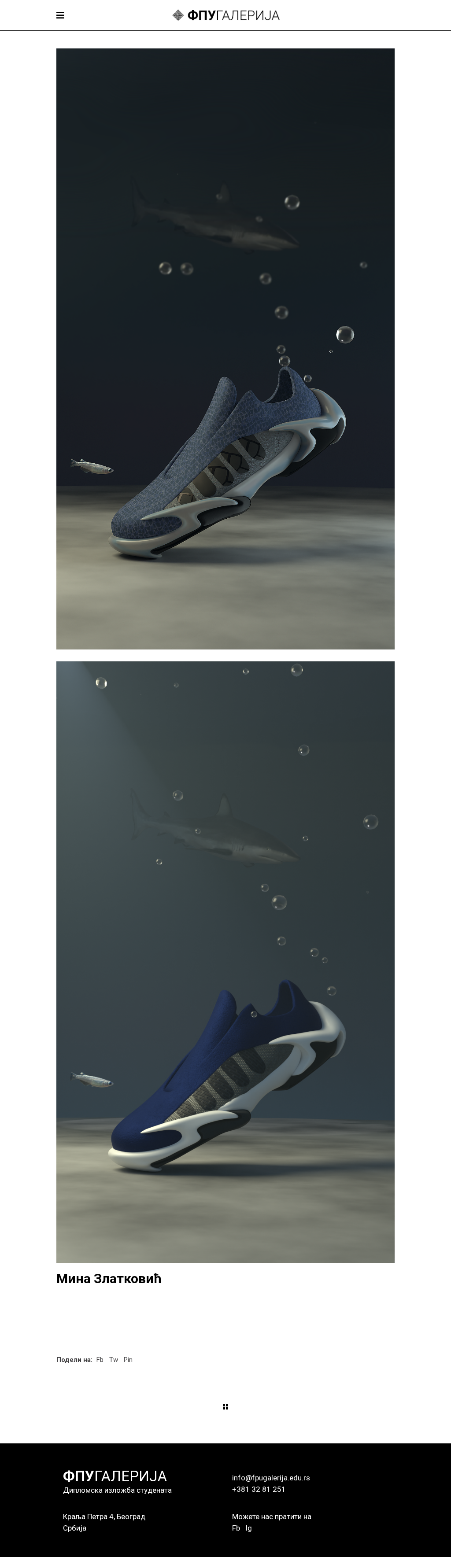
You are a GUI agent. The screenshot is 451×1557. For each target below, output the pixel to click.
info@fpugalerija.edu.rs (271, 1477)
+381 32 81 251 (259, 1489)
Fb (236, 1528)
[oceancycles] (225, 961)
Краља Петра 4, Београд (104, 1516)
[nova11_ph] (225, 348)
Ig (248, 1528)
